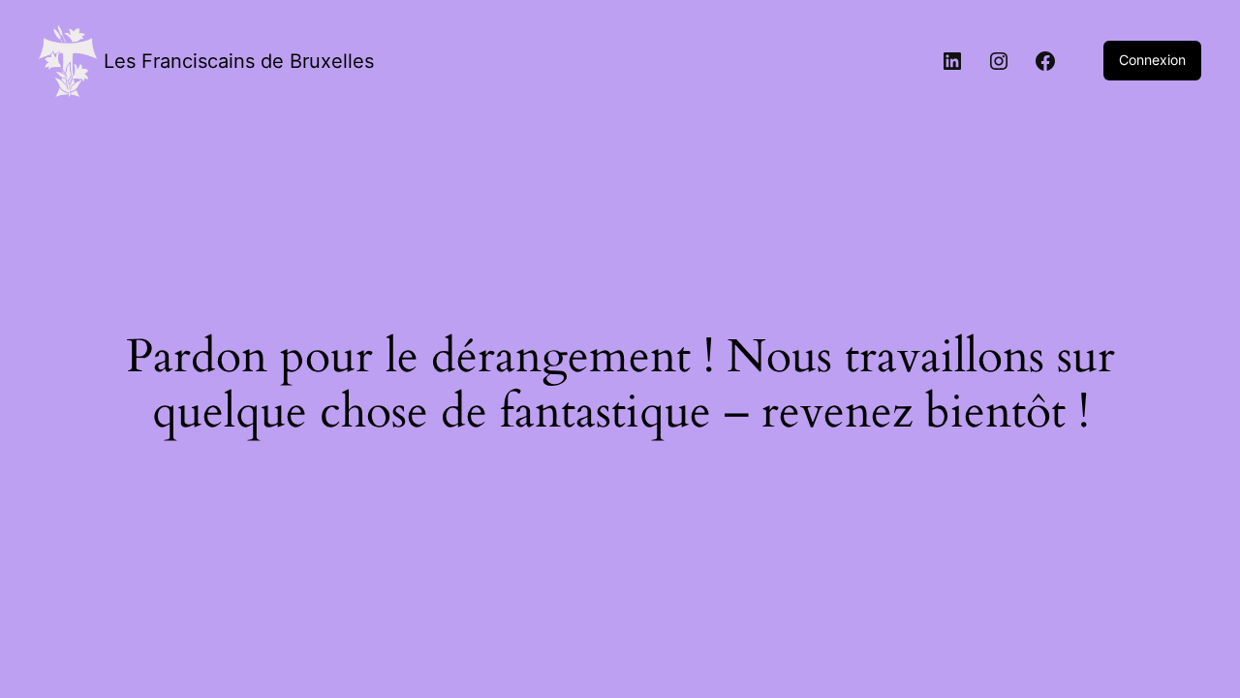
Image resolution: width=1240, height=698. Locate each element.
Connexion (1152, 59)
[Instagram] (998, 61)
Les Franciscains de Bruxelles (239, 61)
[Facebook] (1045, 61)
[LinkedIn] (952, 61)
